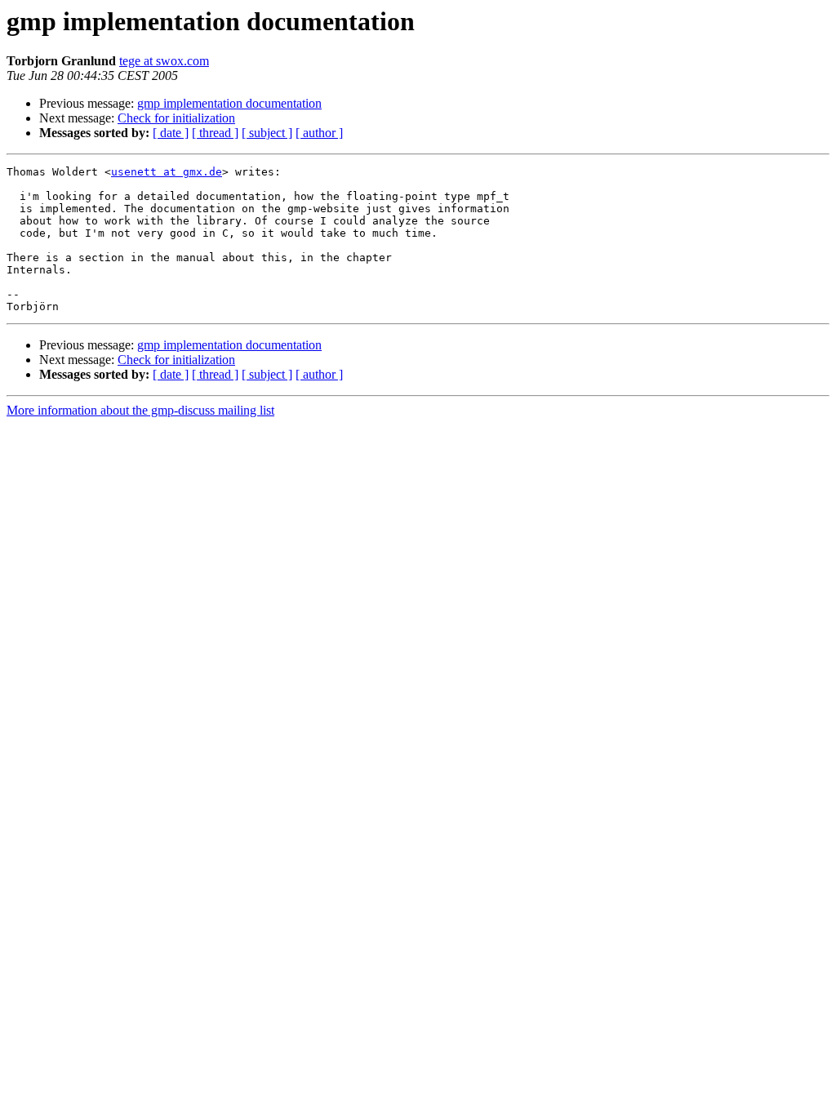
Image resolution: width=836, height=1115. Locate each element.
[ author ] (319, 133)
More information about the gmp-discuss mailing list (140, 410)
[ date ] (171, 133)
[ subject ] (267, 133)
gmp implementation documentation (229, 103)
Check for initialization (176, 118)
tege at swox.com (164, 61)
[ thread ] (215, 133)
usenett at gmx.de (166, 172)
